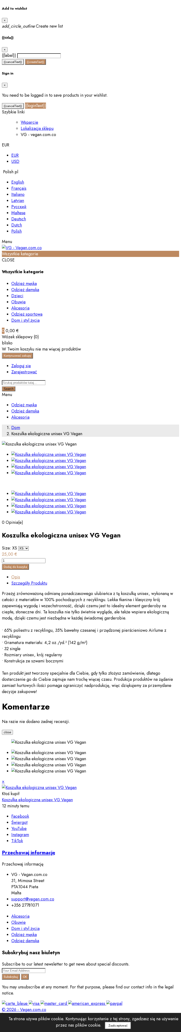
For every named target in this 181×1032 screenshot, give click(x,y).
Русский (18, 207)
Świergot (19, 822)
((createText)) (35, 62)
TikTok (17, 841)
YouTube (19, 829)
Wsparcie (29, 122)
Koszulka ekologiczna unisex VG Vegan (37, 800)
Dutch (16, 225)
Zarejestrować (24, 372)
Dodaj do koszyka (15, 567)
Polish (16, 231)
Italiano (18, 194)
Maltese (18, 213)
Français (18, 188)
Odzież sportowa (26, 314)
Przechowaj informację (28, 852)
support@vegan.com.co (32, 899)
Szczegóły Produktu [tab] (29, 583)
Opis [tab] (15, 577)
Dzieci (17, 296)
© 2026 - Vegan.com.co (24, 1010)
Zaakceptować (118, 1025)
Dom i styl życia (25, 320)
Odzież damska (25, 290)
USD (15, 161)
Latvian (17, 201)
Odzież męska (24, 284)
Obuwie (18, 302)
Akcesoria (20, 308)
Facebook (20, 816)
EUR (15, 155)
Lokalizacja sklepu (37, 128)
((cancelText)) (13, 62)
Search (8, 389)
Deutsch (18, 219)
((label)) (9, 55)
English (17, 182)
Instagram (20, 835)
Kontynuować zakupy (17, 355)
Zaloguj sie (21, 366)
